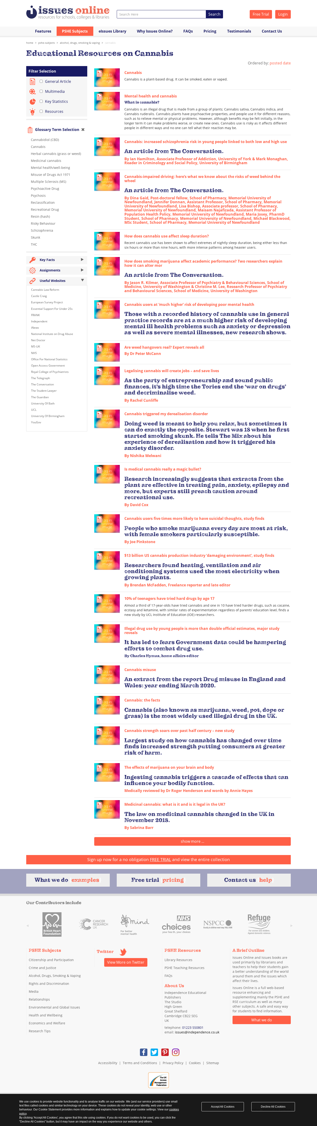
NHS (34, 353)
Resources (54, 111)
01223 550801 (193, 1027)
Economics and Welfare (47, 1023)
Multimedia (55, 91)
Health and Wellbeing (45, 1015)
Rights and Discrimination (49, 983)
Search (214, 14)
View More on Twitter (125, 962)
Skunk (35, 237)
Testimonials (239, 31)
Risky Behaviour (43, 223)
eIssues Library (112, 31)
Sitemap (212, 1063)
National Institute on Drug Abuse (52, 334)
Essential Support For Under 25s (52, 309)
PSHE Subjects (75, 31)
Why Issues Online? (155, 31)
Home (29, 42)
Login (283, 14)
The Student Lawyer (44, 391)
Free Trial (261, 14)
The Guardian (40, 397)
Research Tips (40, 1031)
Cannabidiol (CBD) (45, 139)
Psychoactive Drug (45, 188)
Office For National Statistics (49, 359)
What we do (261, 1019)
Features (43, 31)
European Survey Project (47, 302)
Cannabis (110, 42)
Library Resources (178, 960)
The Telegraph (40, 378)
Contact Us (272, 31)
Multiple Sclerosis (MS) (48, 181)
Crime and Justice (42, 968)
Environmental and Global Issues (54, 1007)
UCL (33, 410)
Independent (39, 321)
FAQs (188, 31)
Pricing (210, 31)
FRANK (35, 315)
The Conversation (42, 384)
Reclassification (43, 202)
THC (34, 244)
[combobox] (161, 14)
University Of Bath (43, 403)
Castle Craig (39, 296)
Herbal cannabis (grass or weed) (56, 153)
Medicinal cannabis (46, 160)
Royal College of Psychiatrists (50, 372)
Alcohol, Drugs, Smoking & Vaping (80, 42)
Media (34, 991)
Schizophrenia (42, 230)
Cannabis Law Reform (45, 290)
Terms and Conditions (140, 1063)
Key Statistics (56, 101)
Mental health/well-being (50, 167)
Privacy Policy (173, 1063)
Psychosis (38, 195)
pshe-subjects (46, 42)
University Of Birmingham (48, 416)
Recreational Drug (45, 209)
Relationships (39, 999)
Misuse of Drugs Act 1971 (50, 174)
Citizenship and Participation (51, 960)
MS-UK (35, 346)
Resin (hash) (40, 216)
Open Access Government (48, 366)
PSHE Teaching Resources (184, 968)
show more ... (192, 841)
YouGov (36, 422)
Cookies (195, 1063)
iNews (35, 328)
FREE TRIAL (160, 859)
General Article (58, 81)
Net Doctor (38, 340)
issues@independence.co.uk (197, 1032)
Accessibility (107, 1063)
